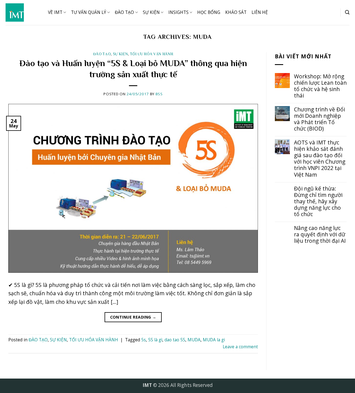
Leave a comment (240, 347)
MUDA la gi (214, 340)
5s (143, 340)
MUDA (194, 340)
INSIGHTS (178, 12)
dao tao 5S (174, 340)
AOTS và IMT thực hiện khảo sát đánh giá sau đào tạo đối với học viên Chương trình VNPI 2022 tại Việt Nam (319, 158)
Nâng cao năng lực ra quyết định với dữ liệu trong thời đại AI (320, 234)
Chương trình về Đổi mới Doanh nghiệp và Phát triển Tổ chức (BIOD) (319, 119)
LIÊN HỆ (260, 12)
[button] (347, 12)
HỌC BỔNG (208, 12)
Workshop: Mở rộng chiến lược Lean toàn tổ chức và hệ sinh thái (320, 86)
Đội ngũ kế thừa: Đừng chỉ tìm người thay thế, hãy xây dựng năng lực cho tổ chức (318, 201)
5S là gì (155, 340)
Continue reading (133, 317)
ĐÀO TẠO (124, 12)
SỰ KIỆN (151, 12)
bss (159, 93)
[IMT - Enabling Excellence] (23, 12)
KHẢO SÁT (236, 12)
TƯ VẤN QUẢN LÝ (88, 12)
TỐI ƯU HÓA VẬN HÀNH (151, 54)
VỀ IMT (55, 12)
